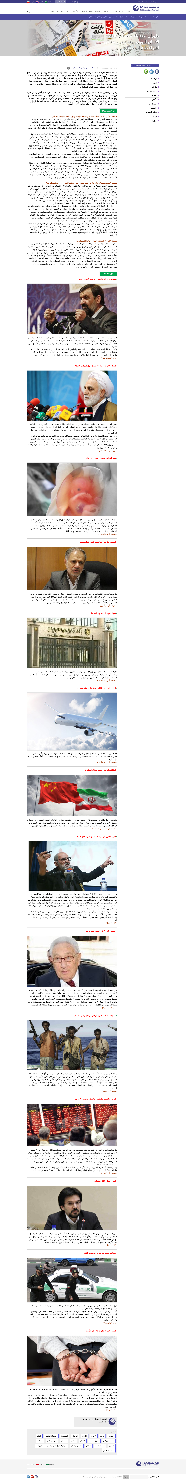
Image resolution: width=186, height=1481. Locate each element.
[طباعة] (68, 68)
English (41, 1)
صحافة (40, 1441)
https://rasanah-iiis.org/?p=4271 (141, 65)
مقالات (114, 11)
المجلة (97, 11)
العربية (50, 1)
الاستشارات (139, 1)
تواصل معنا (149, 1)
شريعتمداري (52, 1441)
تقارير (121, 11)
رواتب (73, 1441)
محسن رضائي (76, 1446)
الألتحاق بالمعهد (61, 1)
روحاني (64, 1441)
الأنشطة (75, 11)
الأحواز (93, 1436)
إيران (102, 1436)
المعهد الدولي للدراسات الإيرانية (86, 68)
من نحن (157, 1)
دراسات (127, 11)
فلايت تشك (100, 1446)
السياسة (64, 1436)
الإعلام (84, 1436)
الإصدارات (83, 11)
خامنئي (82, 1441)
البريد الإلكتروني (153, 1477)
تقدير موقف (106, 11)
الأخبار (91, 11)
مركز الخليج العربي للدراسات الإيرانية (51, 1446)
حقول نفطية (94, 1441)
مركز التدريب (65, 11)
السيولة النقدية (51, 1436)
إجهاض (111, 1436)
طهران (111, 1446)
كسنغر (88, 1446)
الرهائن (75, 1436)
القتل (39, 1436)
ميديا (57, 11)
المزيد (52, 11)
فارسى (32, 1)
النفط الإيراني (108, 1441)
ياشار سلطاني (108, 1450)
